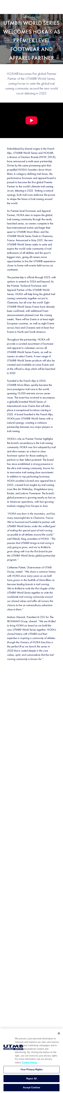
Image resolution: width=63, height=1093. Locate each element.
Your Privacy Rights (31, 1069)
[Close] (59, 1033)
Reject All (31, 1078)
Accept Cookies (31, 1087)
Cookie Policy (29, 1062)
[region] (31, 1061)
